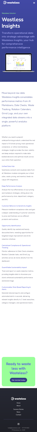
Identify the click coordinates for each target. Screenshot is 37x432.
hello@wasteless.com (14, 428)
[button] (34, 3)
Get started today (18, 380)
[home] (10, 2)
